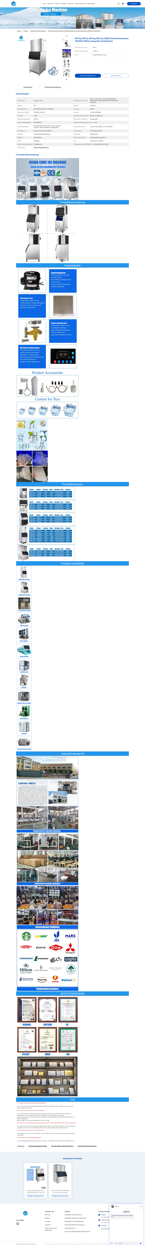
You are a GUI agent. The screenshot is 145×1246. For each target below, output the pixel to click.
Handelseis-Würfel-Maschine (38, 31)
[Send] (140, 1243)
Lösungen (48, 1221)
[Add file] (112, 1243)
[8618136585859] (17, 1224)
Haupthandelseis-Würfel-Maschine (62, 1146)
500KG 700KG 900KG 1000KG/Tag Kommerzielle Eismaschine (60, 1191)
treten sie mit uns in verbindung (85, 3)
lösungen (64, 3)
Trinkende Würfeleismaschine (87, 1146)
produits (56, 3)
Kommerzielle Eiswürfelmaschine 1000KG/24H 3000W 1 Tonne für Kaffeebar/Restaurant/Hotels (35, 1191)
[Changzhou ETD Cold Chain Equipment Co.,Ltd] (13, 3)
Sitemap (34, 1244)
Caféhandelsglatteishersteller (37, 1146)
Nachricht (48, 1225)
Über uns (50, 3)
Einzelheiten (27, 87)
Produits (26, 31)
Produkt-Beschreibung (53, 87)
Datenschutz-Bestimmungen (23, 1244)
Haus (44, 3)
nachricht (71, 3)
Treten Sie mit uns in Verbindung (51, 1229)
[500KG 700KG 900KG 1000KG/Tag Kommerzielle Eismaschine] (60, 1176)
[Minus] (141, 1206)
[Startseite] (25, 1215)
